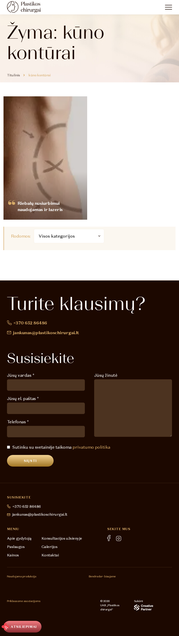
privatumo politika (91, 447)
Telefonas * (18, 421)
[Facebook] (108, 538)
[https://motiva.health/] (15, 583)
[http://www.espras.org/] (30, 612)
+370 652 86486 (30, 323)
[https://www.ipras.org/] (13, 612)
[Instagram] (118, 538)
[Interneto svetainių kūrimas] (143, 607)
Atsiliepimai (24, 627)
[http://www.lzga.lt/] (47, 612)
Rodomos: (21, 236)
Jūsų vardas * (20, 375)
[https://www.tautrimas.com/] (99, 586)
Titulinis (13, 75)
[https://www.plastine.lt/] (70, 611)
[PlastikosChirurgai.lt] (28, 7)
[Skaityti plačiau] (45, 158)
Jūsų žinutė (105, 375)
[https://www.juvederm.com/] (39, 583)
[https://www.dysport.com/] (62, 583)
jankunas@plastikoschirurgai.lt (46, 332)
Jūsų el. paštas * (23, 398)
